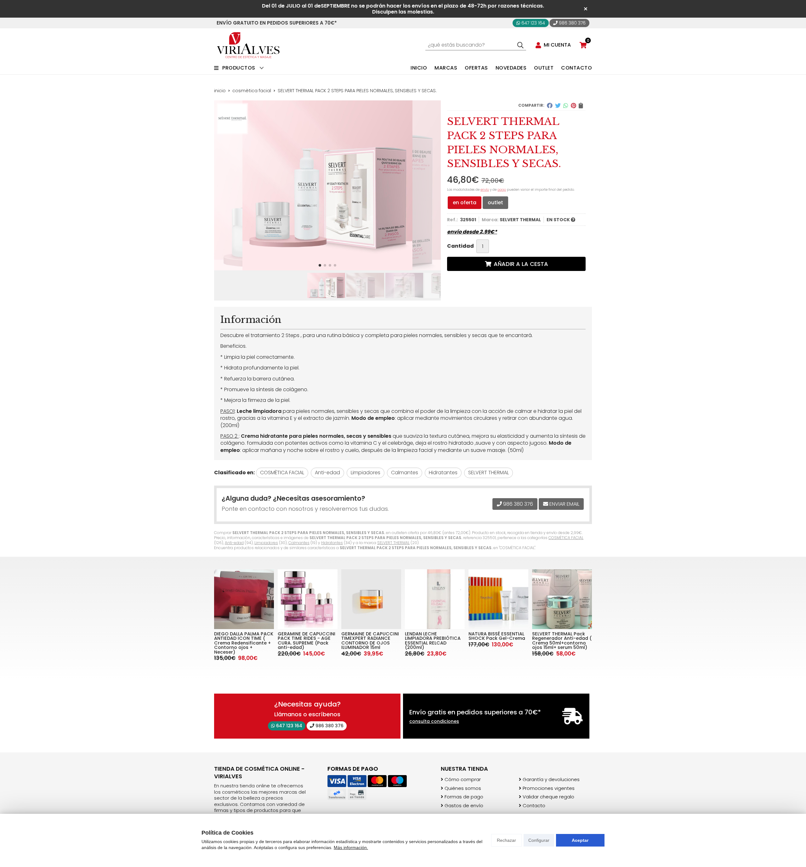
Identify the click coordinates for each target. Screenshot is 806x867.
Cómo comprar (463, 779)
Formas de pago (464, 797)
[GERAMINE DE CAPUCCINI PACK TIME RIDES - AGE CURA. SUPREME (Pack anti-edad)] (308, 599)
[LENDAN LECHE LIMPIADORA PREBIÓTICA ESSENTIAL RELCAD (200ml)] (435, 599)
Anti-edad (234, 542)
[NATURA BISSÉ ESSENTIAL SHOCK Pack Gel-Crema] (498, 599)
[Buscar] (520, 45)
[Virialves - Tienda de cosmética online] (248, 45)
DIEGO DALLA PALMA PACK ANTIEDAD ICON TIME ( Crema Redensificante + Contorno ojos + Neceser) (243, 643)
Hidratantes (332, 542)
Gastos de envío (464, 805)
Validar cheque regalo (548, 797)
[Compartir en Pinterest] (573, 105)
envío (484, 189)
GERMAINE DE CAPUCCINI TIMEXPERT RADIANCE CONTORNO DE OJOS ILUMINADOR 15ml (370, 640)
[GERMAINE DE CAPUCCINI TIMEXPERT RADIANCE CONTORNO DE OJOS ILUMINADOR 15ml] (371, 599)
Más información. (351, 847)
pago (501, 189)
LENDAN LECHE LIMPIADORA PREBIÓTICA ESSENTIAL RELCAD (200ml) (433, 640)
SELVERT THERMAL (393, 542)
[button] (320, 265)
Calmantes (298, 542)
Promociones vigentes (549, 788)
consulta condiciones (434, 721)
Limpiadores (266, 542)
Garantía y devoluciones (551, 779)
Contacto (534, 805)
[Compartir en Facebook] (550, 105)
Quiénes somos (463, 788)
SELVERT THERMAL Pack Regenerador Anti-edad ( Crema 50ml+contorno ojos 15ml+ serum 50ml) (562, 640)
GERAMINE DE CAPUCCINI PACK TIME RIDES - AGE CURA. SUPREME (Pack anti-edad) (306, 640)
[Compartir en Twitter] (558, 105)
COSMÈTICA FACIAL (565, 537)
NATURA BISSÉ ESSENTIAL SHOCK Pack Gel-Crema (496, 636)
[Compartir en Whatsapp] (565, 105)
